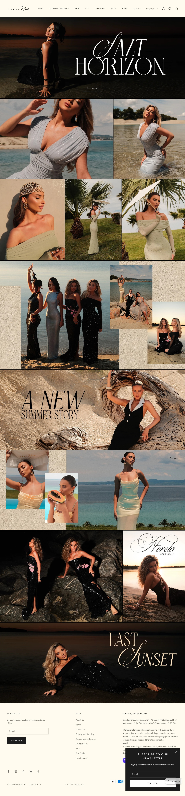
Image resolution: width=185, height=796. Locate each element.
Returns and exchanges (86, 739)
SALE (113, 9)
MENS (125, 9)
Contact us (80, 729)
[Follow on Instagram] (15, 771)
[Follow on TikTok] (38, 771)
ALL (87, 9)
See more (92, 88)
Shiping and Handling (85, 734)
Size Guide (80, 753)
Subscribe (152, 783)
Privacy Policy (81, 743)
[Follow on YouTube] (30, 771)
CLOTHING (100, 9)
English (150, 9)
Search (79, 724)
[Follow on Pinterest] (23, 771)
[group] (92, 138)
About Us (80, 720)
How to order (81, 758)
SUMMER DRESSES (59, 9)
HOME (41, 9)
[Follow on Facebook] (8, 771)
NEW (77, 9)
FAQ (77, 748)
